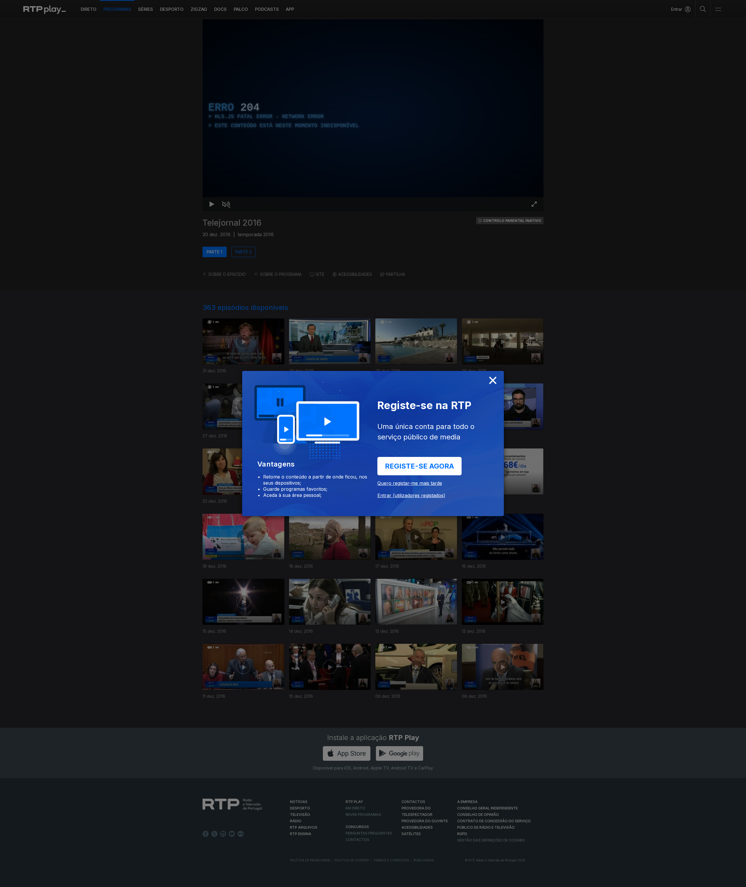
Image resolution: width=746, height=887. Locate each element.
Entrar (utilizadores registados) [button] (411, 495)
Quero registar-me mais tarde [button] (409, 483)
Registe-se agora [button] (419, 466)
